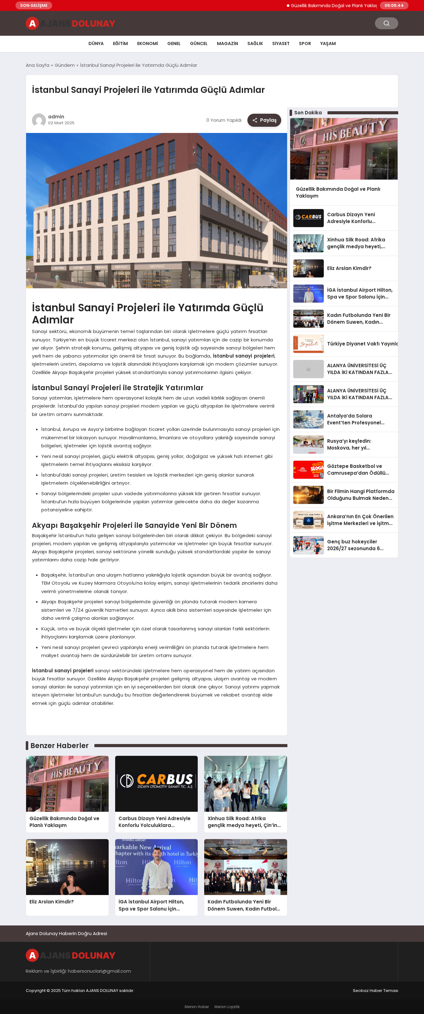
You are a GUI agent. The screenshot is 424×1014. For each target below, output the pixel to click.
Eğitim (120, 43)
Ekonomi (147, 43)
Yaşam (328, 43)
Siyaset (281, 43)
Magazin (227, 43)
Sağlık (255, 43)
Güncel (199, 43)
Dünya (96, 43)
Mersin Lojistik (227, 1006)
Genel (174, 43)
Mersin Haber (197, 1006)
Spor (305, 43)
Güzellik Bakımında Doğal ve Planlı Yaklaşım (314, 5)
